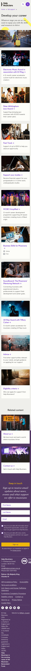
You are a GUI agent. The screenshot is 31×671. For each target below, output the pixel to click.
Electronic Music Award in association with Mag (14, 71)
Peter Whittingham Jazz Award (11, 107)
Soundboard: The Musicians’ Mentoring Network (15, 282)
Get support (11, 9)
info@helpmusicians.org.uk (10, 568)
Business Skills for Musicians (15, 246)
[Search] (23, 4)
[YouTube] (10, 607)
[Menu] (28, 4)
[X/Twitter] (6, 607)
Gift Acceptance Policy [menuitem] (9, 582)
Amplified (10, 209)
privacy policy (17, 550)
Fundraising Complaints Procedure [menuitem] (13, 593)
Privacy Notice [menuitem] (17, 600)
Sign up (15, 544)
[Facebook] (2, 607)
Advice (6, 355)
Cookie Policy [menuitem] (6, 603)
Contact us (8, 466)
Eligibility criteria (10, 389)
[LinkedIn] (14, 607)
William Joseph (25, 613)
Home (3, 9)
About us (7, 434)
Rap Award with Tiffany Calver (14, 321)
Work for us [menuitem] (5, 600)
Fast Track (7, 143)
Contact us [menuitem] (19, 597)
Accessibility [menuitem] (24, 582)
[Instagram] (18, 607)
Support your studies (12, 175)
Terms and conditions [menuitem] (9, 585)
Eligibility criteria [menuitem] (7, 597)
